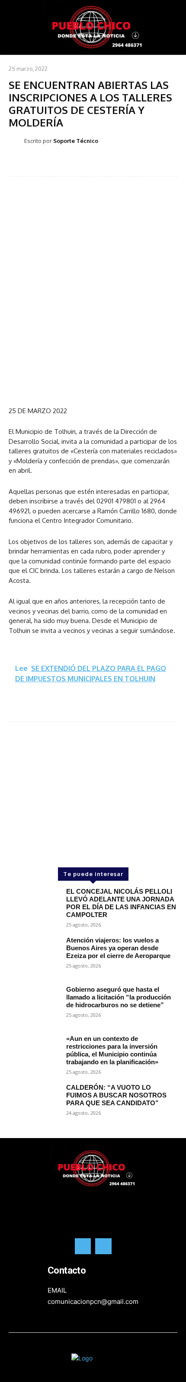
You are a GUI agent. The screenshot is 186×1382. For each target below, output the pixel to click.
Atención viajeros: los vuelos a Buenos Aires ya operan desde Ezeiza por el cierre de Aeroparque (118, 947)
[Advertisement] (93, 780)
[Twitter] (103, 1246)
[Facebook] (83, 1246)
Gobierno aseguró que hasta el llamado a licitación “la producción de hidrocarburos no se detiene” (118, 997)
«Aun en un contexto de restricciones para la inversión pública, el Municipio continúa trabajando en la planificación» (112, 1050)
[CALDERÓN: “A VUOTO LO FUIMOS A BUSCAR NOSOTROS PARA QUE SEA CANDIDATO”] (34, 1104)
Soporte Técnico (75, 140)
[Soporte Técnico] (16, 140)
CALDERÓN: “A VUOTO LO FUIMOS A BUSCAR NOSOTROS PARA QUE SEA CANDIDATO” (116, 1095)
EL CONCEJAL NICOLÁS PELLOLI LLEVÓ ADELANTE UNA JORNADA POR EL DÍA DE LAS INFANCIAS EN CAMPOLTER (121, 903)
